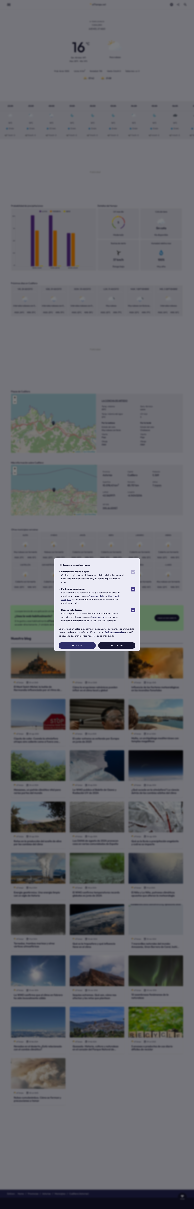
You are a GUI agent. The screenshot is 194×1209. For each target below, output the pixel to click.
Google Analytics (97, 596)
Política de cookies (114, 632)
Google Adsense (98, 617)
